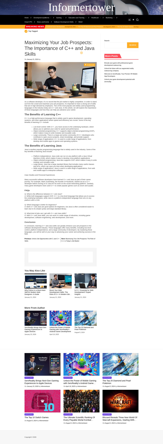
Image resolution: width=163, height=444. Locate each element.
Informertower (81, 7)
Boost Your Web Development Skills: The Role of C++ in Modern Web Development (60, 293)
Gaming (59, 18)
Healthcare (95, 18)
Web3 (80, 22)
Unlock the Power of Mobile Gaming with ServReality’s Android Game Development (60, 329)
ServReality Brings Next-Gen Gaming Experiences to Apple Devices (35, 329)
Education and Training (76, 18)
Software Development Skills (64, 22)
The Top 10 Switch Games (103, 26)
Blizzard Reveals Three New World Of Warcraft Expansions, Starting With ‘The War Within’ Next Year (120, 420)
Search (106, 40)
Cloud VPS (28, 22)
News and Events (43, 22)
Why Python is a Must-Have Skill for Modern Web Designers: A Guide (35, 292)
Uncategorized (29, 377)
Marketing (109, 18)
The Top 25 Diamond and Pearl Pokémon (68, 26)
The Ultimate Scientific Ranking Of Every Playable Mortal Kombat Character (79, 420)
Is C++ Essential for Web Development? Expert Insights (84, 292)
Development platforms (41, 18)
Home (27, 18)
